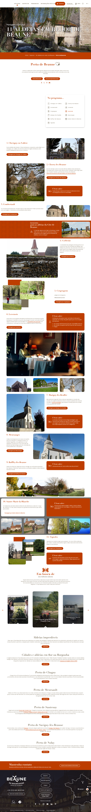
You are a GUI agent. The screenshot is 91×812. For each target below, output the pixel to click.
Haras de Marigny (56, 402)
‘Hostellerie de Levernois (33, 321)
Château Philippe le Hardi (30, 712)
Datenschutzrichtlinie (50, 810)
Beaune (26, 728)
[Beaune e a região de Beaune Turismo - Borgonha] (7, 3)
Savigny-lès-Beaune (54, 728)
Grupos (45, 785)
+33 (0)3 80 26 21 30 (15, 790)
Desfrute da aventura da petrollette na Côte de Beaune (61, 173)
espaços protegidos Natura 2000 (68, 661)
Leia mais (45, 646)
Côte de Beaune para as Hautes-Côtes (35, 729)
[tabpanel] (65, 114)
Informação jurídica (30, 810)
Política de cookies (40, 810)
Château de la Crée (42, 712)
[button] (87, 3)
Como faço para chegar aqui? (45, 795)
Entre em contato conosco (16, 794)
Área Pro (45, 775)
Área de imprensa (45, 780)
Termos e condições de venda (17, 810)
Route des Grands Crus (25, 710)
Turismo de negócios (45, 790)
